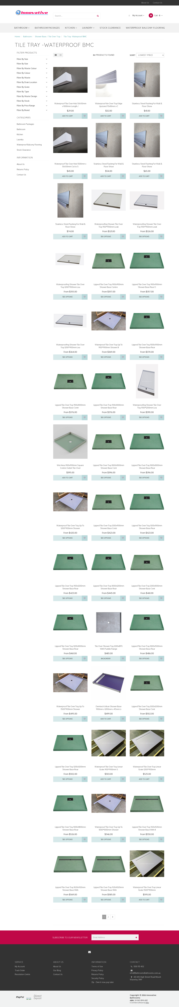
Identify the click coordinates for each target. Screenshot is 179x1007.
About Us (145, 3)
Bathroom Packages (47, 27)
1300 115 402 (138, 966)
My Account (137, 15)
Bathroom (21, 27)
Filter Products (27, 53)
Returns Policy (23, 169)
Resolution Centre (22, 974)
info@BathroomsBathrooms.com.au (145, 973)
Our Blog (57, 970)
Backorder (105, 659)
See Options (106, 236)
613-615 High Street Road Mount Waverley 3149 (145, 978)
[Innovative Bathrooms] (32, 12)
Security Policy (97, 978)
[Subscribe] (136, 937)
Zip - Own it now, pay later (102, 982)
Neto (147, 1003)
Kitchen (70, 27)
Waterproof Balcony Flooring (145, 27)
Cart (157, 15)
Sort (132, 55)
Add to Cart (67, 116)
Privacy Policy (97, 970)
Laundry (87, 27)
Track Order (20, 970)
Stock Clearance (110, 27)
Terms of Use (97, 966)
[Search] (97, 16)
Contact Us (157, 3)
